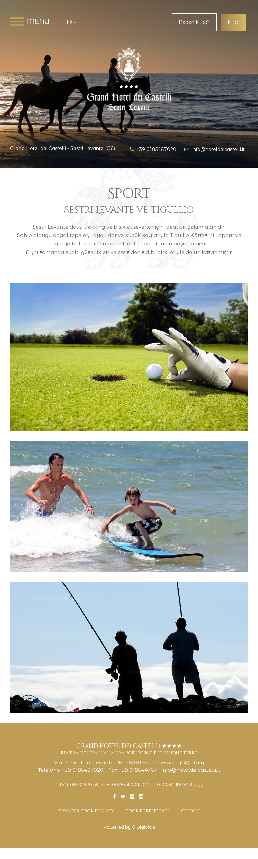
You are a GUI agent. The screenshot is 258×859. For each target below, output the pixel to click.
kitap (234, 22)
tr (69, 22)
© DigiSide (143, 827)
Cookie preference (147, 811)
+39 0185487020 (155, 149)
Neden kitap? (194, 22)
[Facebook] (114, 796)
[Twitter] (123, 796)
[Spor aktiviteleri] (129, 357)
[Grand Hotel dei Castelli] (129, 79)
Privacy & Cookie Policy (85, 811)
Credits (190, 811)
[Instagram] (141, 796)
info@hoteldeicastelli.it (217, 149)
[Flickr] (132, 796)
